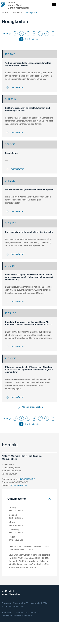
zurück (6, 12)
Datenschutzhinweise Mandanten (17, 615)
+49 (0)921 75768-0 (26, 479)
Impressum (7, 612)
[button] (29, 499)
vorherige (7, 33)
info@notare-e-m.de (17, 485)
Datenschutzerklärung (26, 612)
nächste (35, 39)
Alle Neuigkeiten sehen (32, 407)
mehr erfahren (17, 87)
